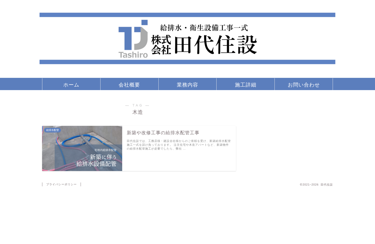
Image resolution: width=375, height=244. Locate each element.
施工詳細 (245, 84)
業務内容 (187, 84)
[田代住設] (187, 75)
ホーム (71, 84)
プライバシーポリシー (61, 184)
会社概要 (129, 84)
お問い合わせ (304, 84)
